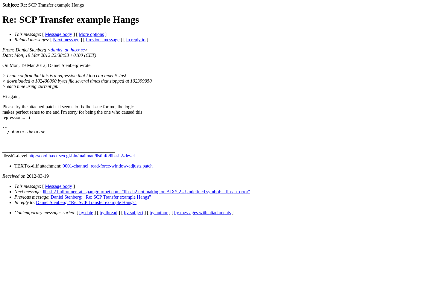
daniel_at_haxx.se (68, 49)
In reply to (135, 39)
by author (159, 212)
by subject (133, 212)
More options (91, 34)
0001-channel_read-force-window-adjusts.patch (108, 165)
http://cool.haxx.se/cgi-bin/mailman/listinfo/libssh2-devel (81, 155)
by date (86, 212)
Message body (58, 34)
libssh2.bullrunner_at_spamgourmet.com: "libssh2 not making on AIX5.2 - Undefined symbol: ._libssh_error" (146, 191)
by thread (108, 212)
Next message (66, 39)
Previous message (102, 39)
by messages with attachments (202, 212)
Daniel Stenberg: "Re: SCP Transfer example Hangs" (101, 197)
